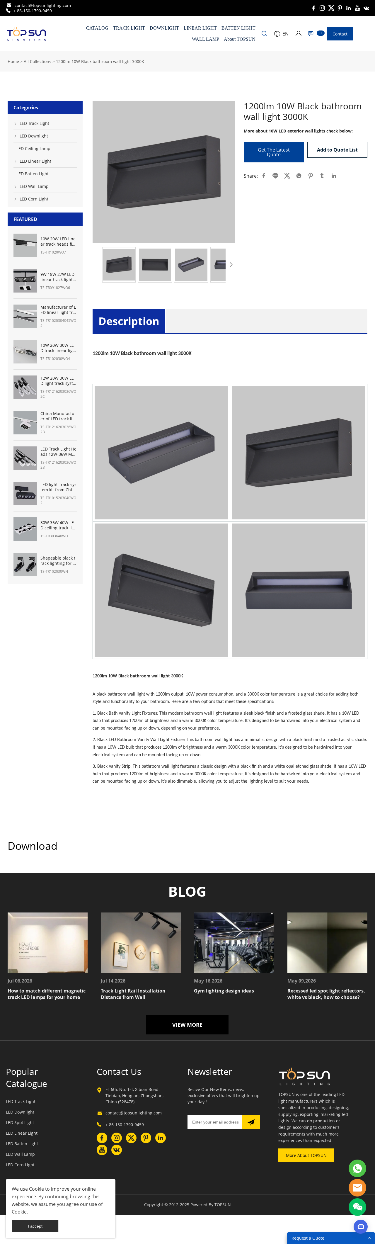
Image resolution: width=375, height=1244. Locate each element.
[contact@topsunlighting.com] (9, 6)
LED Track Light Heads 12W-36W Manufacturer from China (58, 451)
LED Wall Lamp (34, 186)
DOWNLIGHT (164, 28)
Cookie (36, 1189)
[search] (264, 34)
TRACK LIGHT (129, 28)
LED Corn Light (34, 199)
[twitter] (331, 8)
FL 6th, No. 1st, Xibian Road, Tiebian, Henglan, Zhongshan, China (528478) (134, 1095)
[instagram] (322, 8)
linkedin (334, 176)
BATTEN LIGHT (238, 28)
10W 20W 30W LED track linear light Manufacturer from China (57, 348)
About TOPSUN (239, 39)
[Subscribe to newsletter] (251, 1122)
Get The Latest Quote (274, 152)
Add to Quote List (337, 150)
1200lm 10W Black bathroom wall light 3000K (100, 61)
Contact (340, 34)
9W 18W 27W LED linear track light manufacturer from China (57, 277)
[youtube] (357, 8)
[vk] (366, 8)
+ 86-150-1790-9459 (32, 10)
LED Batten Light (32, 173)
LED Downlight (34, 136)
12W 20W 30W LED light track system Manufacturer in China (57, 380)
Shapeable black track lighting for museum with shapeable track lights (58, 560)
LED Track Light (34, 123)
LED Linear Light (35, 161)
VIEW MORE (187, 1024)
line (275, 176)
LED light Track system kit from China (58, 487)
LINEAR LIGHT (200, 28)
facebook (264, 176)
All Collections (37, 61)
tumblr (322, 176)
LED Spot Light (20, 1122)
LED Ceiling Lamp (33, 148)
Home (13, 61)
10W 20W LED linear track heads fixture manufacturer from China (58, 241)
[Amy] (357, 1168)
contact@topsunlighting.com (43, 5)
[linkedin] (349, 8)
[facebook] (313, 8)
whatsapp (299, 176)
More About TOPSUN (306, 1155)
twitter (287, 176)
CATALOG (97, 28)
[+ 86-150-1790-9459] (8, 10)
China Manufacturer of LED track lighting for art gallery (58, 416)
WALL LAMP (205, 39)
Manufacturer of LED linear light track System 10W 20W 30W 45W (58, 310)
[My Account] (298, 33)
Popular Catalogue (26, 1077)
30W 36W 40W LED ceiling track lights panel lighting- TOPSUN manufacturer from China (58, 525)
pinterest (310, 176)
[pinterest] (340, 8)
